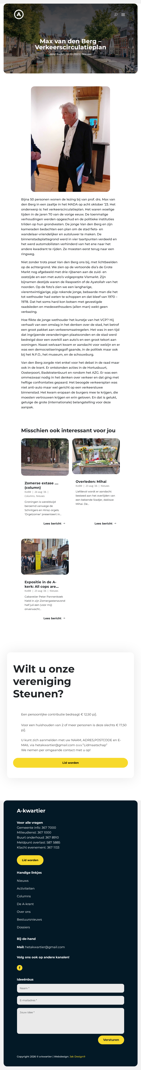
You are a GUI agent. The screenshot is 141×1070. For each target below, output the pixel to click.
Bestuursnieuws (29, 919)
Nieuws (86, 54)
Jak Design (77, 1056)
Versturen (111, 1040)
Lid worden (70, 762)
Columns (24, 896)
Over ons (24, 912)
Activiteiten (26, 888)
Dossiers (23, 927)
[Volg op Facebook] (19, 968)
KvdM (60, 54)
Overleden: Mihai (91, 482)
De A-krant (25, 904)
